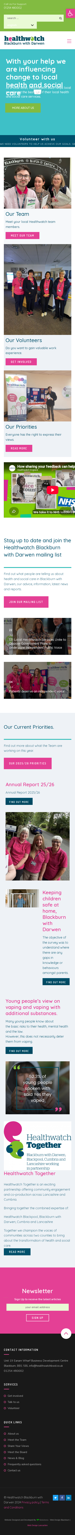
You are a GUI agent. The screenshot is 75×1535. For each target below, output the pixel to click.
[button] (70, 13)
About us (13, 1434)
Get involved (15, 1396)
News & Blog (16, 1458)
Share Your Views (18, 1446)
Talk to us (13, 1402)
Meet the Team (17, 1440)
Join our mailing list (26, 602)
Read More (19, 448)
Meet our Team (22, 235)
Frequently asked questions (24, 1464)
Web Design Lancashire (37, 1525)
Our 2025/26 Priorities (27, 763)
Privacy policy (31, 1502)
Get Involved (21, 362)
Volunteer (14, 1408)
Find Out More (19, 801)
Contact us (14, 1470)
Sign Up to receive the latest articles (37, 1299)
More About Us (23, 108)
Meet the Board (17, 1452)
